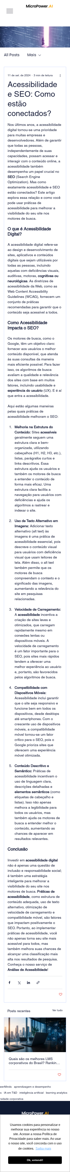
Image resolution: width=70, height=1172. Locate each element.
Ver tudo (57, 1010)
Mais (31, 55)
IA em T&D (10, 1092)
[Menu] (10, 11)
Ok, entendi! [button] (35, 1160)
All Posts (11, 55)
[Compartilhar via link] (38, 982)
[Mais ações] (60, 75)
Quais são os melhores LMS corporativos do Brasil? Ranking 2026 (33, 1061)
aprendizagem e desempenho (32, 1086)
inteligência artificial (31, 1092)
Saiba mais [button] (43, 1148)
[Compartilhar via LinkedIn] (28, 982)
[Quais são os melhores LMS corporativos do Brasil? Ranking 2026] (35, 1035)
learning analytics (56, 1092)
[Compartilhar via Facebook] (9, 982)
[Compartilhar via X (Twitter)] (19, 982)
